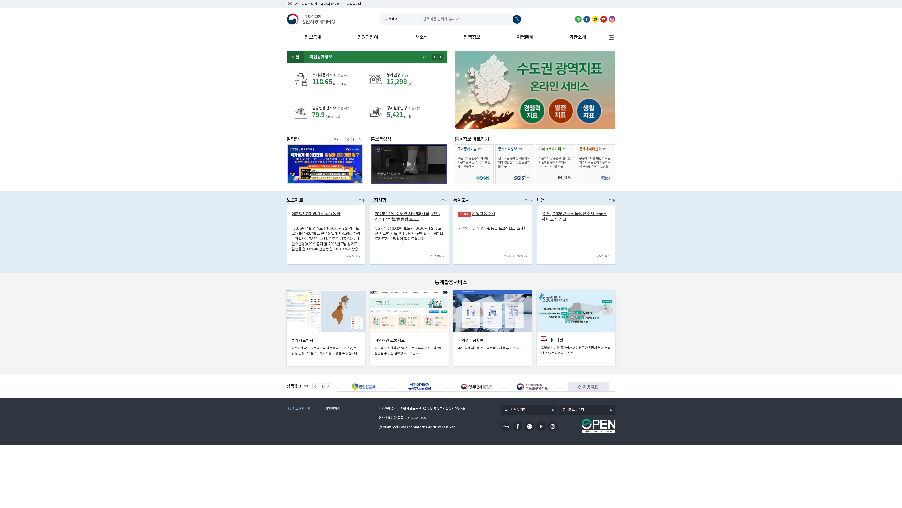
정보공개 (313, 37)
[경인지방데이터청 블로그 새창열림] (578, 19)
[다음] (440, 57)
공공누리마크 (598, 426)
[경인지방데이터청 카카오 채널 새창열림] (595, 19)
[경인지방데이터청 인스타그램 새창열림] (612, 19)
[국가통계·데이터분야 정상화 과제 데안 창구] (325, 164)
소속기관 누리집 (513, 410)
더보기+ (360, 200)
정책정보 (472, 37)
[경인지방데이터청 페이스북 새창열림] (586, 19)
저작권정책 (332, 409)
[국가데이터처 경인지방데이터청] (311, 19)
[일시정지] (354, 139)
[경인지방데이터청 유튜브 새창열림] (603, 19)
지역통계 (525, 37)
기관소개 (577, 37)
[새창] (535, 90)
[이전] (434, 57)
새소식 (421, 37)
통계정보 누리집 (571, 410)
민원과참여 (367, 37)
